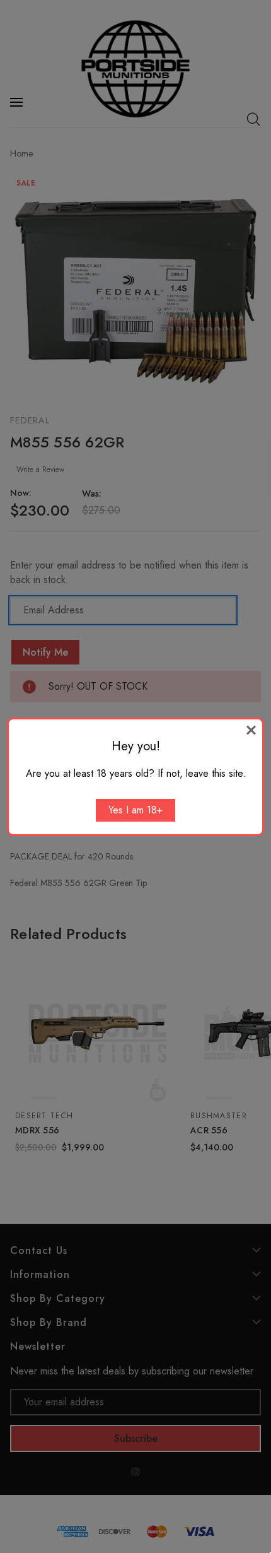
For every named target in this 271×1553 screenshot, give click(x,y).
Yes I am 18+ (135, 810)
